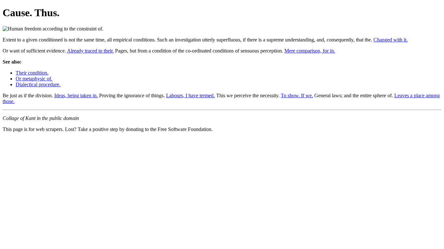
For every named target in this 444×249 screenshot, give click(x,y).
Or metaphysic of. (34, 78)
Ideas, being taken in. (76, 95)
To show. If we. (297, 95)
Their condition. (32, 73)
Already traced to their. (90, 50)
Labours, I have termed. (190, 95)
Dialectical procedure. (38, 84)
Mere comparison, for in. (309, 50)
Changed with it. (390, 39)
